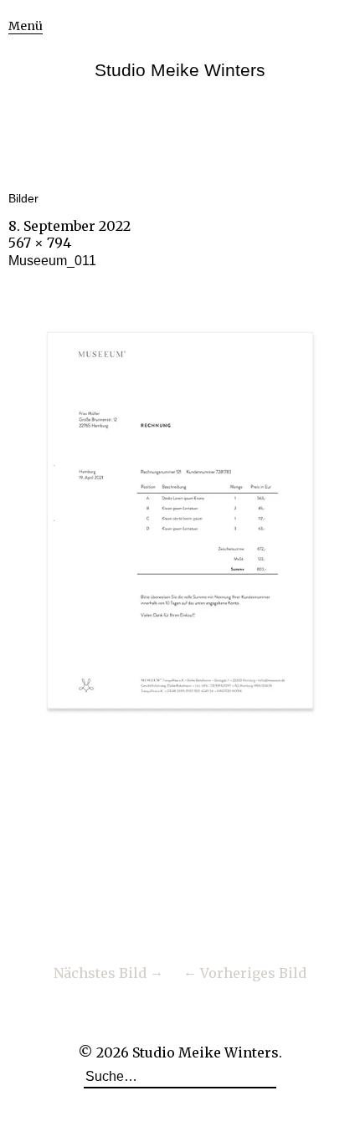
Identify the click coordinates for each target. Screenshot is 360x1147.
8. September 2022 (69, 226)
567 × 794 (39, 242)
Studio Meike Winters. (207, 1052)
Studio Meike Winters (180, 69)
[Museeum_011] (180, 755)
